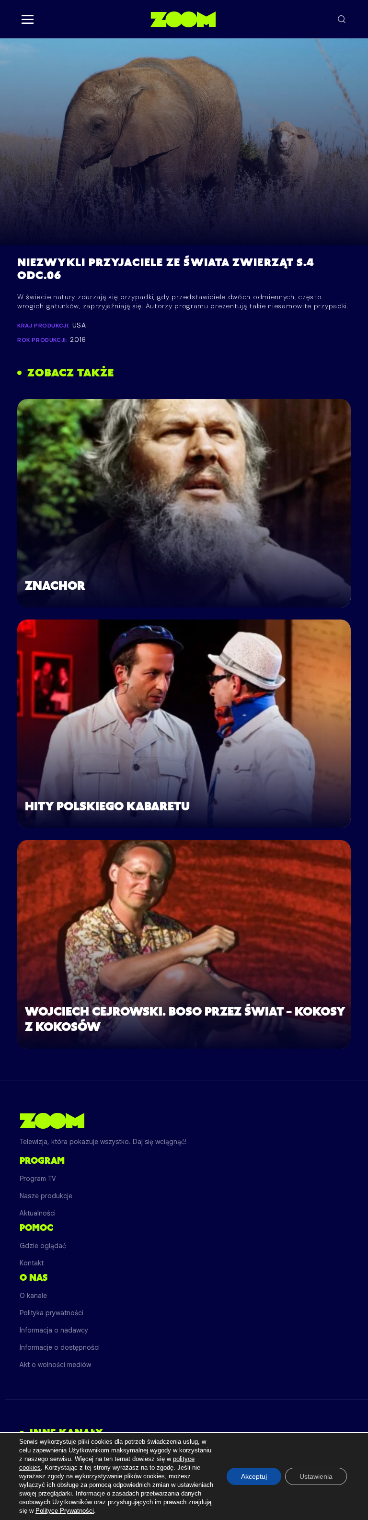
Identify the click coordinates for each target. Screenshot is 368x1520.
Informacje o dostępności (60, 1347)
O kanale (33, 1295)
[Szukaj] (342, 19)
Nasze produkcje (46, 1196)
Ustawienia (316, 1476)
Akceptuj (254, 1476)
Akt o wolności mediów (55, 1364)
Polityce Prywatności (64, 1510)
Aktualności (38, 1213)
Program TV (38, 1178)
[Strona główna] (182, 19)
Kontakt (32, 1263)
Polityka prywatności (51, 1313)
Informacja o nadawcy (54, 1330)
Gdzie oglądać (43, 1245)
